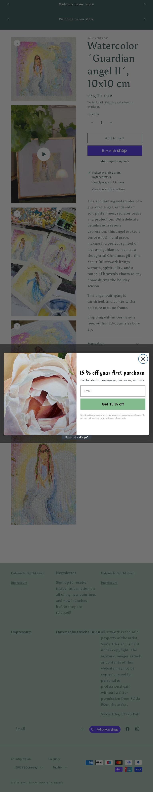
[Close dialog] (143, 359)
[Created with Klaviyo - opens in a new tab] (76, 437)
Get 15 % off (113, 404)
